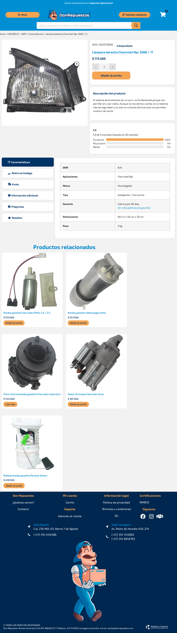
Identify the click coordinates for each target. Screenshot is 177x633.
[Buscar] (136, 25)
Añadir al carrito (111, 75)
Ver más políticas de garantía (134, 207)
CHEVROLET (13, 34)
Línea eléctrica (35, 34)
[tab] (28, 162)
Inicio (2, 34)
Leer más (10, 404)
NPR (24, 34)
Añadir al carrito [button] (14, 322)
